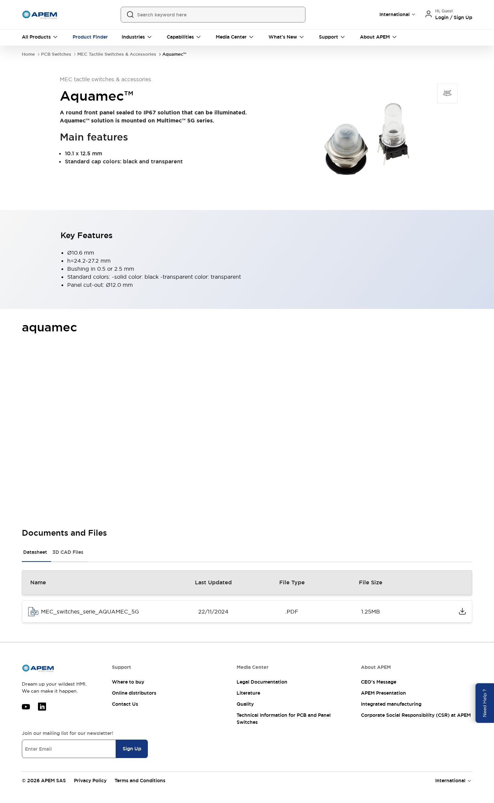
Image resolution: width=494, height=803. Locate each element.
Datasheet (35, 552)
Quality (245, 704)
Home (28, 54)
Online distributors (134, 693)
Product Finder (90, 37)
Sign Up (132, 749)
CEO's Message (378, 682)
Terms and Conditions (140, 781)
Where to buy (128, 682)
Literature (248, 693)
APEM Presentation (383, 693)
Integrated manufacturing (391, 704)
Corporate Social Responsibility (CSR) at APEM (416, 715)
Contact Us (125, 704)
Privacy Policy (90, 781)
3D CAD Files (67, 552)
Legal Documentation (262, 682)
